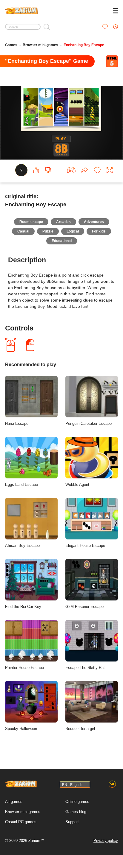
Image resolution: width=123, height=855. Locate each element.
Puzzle (47, 231)
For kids (99, 231)
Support (72, 822)
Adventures (94, 222)
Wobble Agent (77, 484)
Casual (23, 231)
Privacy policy (105, 840)
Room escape (31, 222)
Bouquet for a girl (80, 728)
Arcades (63, 222)
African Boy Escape (22, 545)
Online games (77, 801)
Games (11, 45)
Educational (62, 241)
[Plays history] (115, 27)
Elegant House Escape (85, 545)
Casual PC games (20, 822)
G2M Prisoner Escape (84, 606)
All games (13, 801)
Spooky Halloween (21, 728)
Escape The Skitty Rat (85, 667)
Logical (73, 231)
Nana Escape (16, 423)
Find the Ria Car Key (23, 606)
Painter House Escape (24, 667)
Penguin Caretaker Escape (88, 423)
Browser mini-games (40, 45)
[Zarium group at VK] (112, 784)
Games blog (75, 811)
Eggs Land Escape (21, 484)
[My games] (105, 27)
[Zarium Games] (21, 10)
